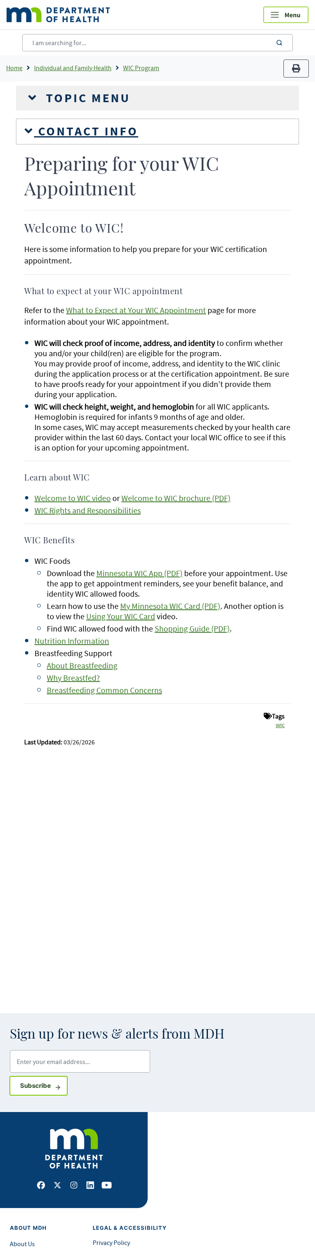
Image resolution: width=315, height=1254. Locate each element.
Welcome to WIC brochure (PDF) (176, 498)
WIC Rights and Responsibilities (87, 510)
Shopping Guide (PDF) (192, 628)
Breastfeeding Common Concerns (104, 690)
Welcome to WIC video (72, 498)
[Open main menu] (285, 15)
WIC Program (141, 68)
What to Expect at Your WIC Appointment (136, 310)
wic (280, 725)
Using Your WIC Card (120, 616)
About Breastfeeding (82, 665)
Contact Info (86, 131)
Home (14, 68)
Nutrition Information (71, 641)
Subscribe (44, 1085)
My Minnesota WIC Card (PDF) (170, 606)
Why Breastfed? (73, 678)
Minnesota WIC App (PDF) (139, 573)
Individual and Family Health (73, 68)
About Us (22, 1244)
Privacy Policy (111, 1242)
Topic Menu (86, 98)
